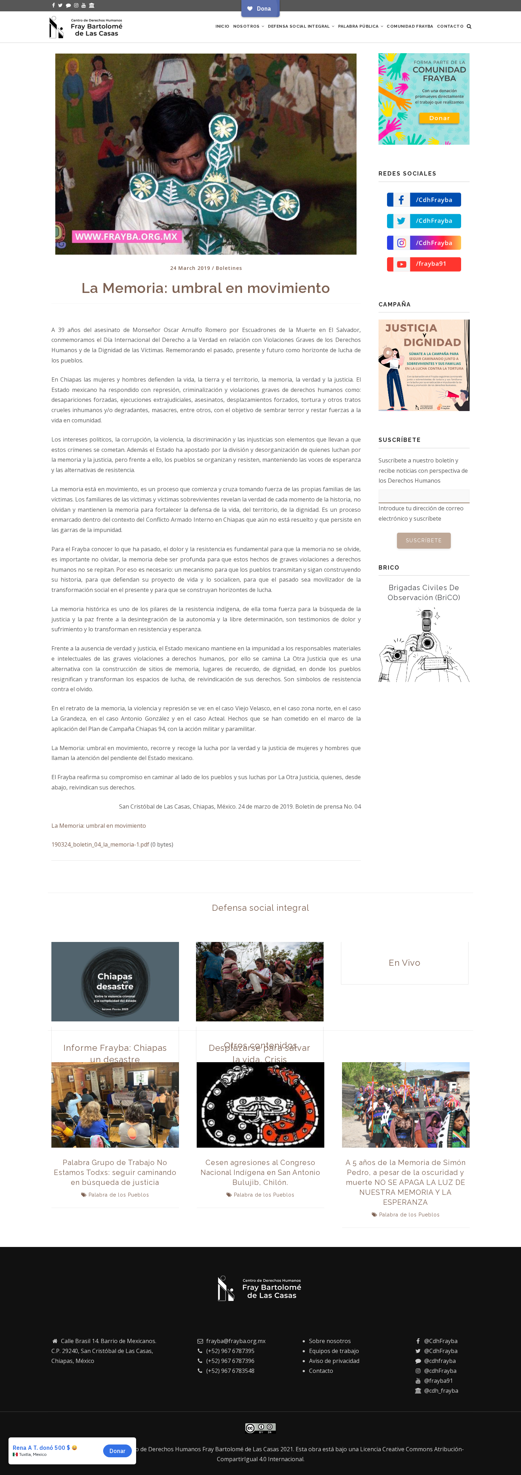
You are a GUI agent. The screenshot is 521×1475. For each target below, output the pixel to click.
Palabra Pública (359, 26)
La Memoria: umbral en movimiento (98, 826)
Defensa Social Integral (299, 26)
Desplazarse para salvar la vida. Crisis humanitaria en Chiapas (259, 1060)
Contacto (450, 26)
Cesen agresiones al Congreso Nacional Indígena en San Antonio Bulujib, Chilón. (260, 1172)
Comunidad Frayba (410, 26)
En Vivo (405, 963)
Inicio (222, 26)
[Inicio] (87, 25)
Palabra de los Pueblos (119, 1195)
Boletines (229, 268)
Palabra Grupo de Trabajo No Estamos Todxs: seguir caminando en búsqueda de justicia (115, 1172)
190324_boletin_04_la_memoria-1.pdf (100, 844)
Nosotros (247, 26)
